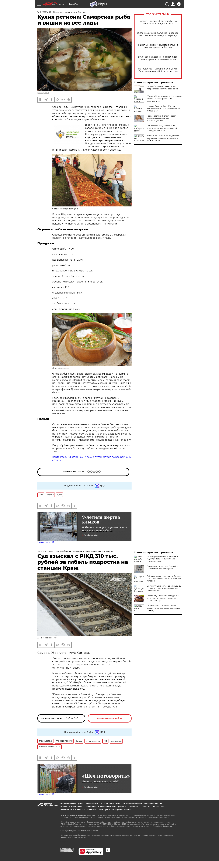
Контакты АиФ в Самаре (153, 807)
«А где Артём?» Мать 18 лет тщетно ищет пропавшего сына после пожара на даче (163, 558)
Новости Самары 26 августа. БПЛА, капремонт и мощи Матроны (158, 22)
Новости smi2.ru (47, 542)
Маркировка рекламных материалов (78, 810)
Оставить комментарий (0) (109, 718)
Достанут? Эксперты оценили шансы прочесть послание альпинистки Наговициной (164, 588)
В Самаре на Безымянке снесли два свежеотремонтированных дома (157, 58)
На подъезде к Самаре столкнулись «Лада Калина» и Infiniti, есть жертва (158, 70)
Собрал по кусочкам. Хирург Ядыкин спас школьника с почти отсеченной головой (164, 578)
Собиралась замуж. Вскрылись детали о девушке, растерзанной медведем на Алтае (162, 128)
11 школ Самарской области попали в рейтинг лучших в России (157, 46)
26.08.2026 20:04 (45, 551)
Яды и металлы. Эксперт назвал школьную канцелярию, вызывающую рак (161, 118)
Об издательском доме (71, 804)
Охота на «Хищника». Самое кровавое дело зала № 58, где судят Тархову (157, 34)
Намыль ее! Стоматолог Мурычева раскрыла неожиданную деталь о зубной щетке (163, 137)
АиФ (60, 209)
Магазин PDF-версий (110, 804)
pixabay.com (43, 93)
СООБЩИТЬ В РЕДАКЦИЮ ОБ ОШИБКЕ (115, 810)
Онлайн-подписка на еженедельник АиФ (143, 804)
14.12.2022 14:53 (44, 12)
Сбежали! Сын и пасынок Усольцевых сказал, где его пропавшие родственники (164, 98)
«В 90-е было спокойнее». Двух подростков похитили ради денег (162, 87)
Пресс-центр (92, 804)
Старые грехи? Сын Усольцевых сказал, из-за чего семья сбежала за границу (163, 607)
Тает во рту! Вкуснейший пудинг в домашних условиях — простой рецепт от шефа (162, 598)
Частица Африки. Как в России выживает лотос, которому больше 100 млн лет (163, 108)
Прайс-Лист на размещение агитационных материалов (112, 807)
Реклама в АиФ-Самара (71, 807)
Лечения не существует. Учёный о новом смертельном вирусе (162, 567)
